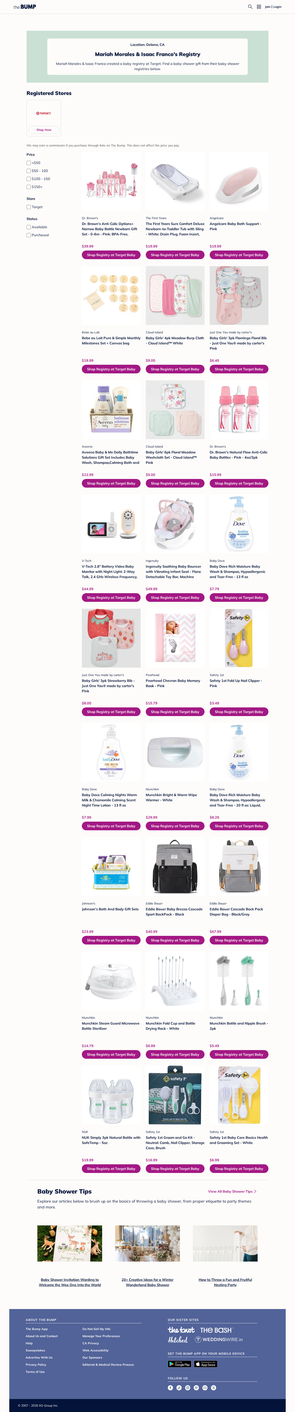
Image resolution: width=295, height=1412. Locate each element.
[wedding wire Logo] (219, 1339)
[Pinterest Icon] (196, 1387)
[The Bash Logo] (217, 1330)
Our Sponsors (92, 1357)
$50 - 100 (40, 171)
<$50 (36, 163)
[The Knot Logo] (181, 1330)
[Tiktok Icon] (179, 1387)
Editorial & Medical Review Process (108, 1365)
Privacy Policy (36, 1365)
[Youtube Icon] (205, 1387)
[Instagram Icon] (187, 1387)
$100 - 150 (41, 179)
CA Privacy (90, 1343)
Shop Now (43, 130)
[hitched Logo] (178, 1339)
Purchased (40, 235)
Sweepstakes (35, 1350)
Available (39, 227)
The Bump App (37, 1329)
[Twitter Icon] (213, 1387)
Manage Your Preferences (101, 1336)
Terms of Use (35, 1372)
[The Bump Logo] (25, 7)
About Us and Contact (42, 1336)
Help (29, 1343)
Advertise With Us (39, 1357)
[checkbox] (29, 163)
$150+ (37, 187)
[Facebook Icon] (170, 1387)
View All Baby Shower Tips (230, 1191)
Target (37, 207)
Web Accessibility (95, 1350)
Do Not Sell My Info (96, 1329)
